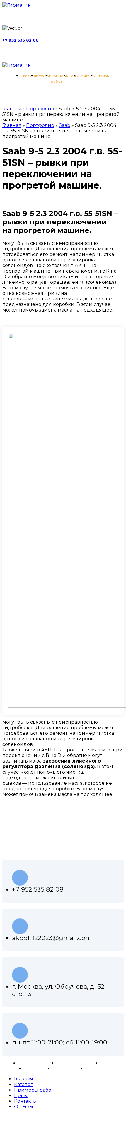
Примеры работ (76, 1063)
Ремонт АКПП (35, 1063)
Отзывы (33, 1068)
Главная (11, 108)
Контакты (64, 1068)
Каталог (110, 1063)
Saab (64, 125)
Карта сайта (100, 1068)
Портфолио (40, 108)
